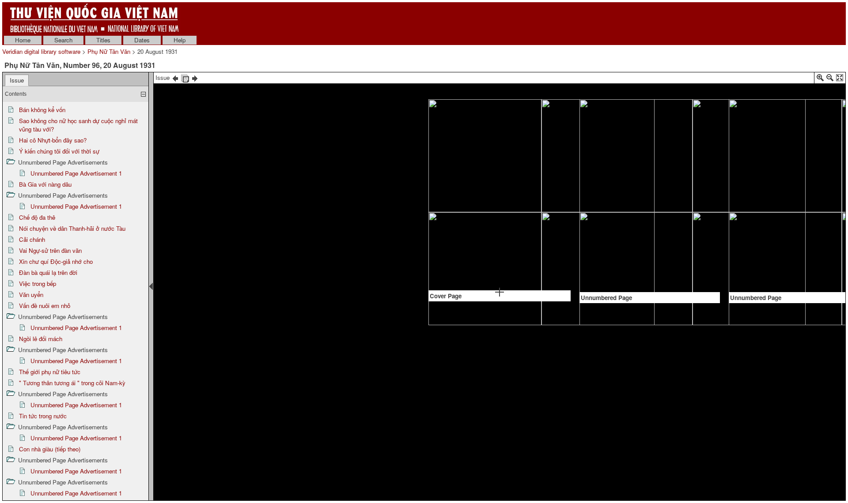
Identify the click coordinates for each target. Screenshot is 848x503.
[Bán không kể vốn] (653, 124)
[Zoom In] (820, 79)
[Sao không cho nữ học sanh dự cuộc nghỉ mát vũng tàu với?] (798, 179)
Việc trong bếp (37, 283)
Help (180, 40)
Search (63, 40)
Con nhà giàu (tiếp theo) (49, 449)
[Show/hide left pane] (151, 286)
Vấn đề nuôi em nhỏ (44, 305)
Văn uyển (31, 294)
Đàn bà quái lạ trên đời (48, 272)
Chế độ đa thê (37, 217)
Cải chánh (32, 239)
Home (22, 40)
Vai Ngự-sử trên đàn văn (50, 250)
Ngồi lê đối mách (40, 338)
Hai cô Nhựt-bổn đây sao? (53, 140)
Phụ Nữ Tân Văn (108, 51)
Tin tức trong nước (43, 416)
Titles (103, 40)
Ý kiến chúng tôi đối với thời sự (59, 151)
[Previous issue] (175, 77)
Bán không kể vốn (42, 109)
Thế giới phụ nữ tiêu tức (49, 372)
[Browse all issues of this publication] (185, 77)
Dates (142, 40)
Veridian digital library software (41, 51)
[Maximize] (840, 79)
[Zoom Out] (830, 79)
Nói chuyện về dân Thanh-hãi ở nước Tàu (72, 228)
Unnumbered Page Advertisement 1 (76, 173)
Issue (17, 80)
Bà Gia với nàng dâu (45, 184)
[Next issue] (195, 77)
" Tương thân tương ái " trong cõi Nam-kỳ (72, 383)
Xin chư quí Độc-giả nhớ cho (56, 261)
